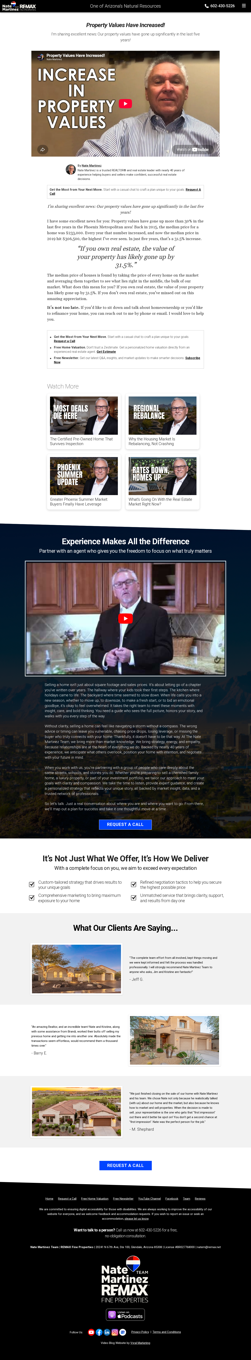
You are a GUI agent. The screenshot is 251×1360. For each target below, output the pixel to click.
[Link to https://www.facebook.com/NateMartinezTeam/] (99, 1332)
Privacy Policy (140, 1332)
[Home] (18, 6)
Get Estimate (106, 352)
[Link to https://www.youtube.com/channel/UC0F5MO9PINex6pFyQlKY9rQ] (91, 1332)
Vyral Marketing (140, 1343)
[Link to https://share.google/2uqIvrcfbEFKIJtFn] (122, 1332)
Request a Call (64, 341)
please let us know (136, 1218)
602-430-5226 (222, 6)
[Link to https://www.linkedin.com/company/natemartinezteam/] (107, 1332)
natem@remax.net (209, 1247)
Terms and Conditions (167, 1332)
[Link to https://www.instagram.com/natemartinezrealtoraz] (114, 1332)
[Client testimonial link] (76, 969)
